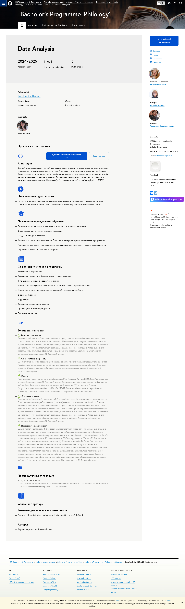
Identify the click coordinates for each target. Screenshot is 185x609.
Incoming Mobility (50, 586)
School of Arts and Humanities (69, 562)
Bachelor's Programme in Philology (98, 562)
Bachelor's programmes (45, 562)
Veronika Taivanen (157, 105)
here (118, 601)
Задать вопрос (99, 156)
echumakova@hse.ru (163, 155)
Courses (156, 51)
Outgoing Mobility (50, 589)
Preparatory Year (49, 582)
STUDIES (47, 570)
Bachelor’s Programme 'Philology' (65, 14)
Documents (157, 58)
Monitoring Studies (84, 582)
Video (113, 592)
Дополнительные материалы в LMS (66, 156)
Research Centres (84, 574)
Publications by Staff (119, 574)
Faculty (156, 55)
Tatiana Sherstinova (158, 84)
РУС (159, 3)
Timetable (157, 62)
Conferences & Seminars (87, 586)
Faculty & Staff (14, 578)
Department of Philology (29, 96)
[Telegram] (155, 193)
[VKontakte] (151, 193)
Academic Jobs (83, 589)
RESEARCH (82, 570)
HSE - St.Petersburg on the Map (21, 582)
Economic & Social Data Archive (124, 588)
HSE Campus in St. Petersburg (21, 562)
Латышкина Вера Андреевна (162, 126)
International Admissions (164, 41)
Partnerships (13, 574)
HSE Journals (116, 578)
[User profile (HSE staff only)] (175, 3)
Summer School (49, 578)
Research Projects (84, 578)
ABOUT (12, 570)
